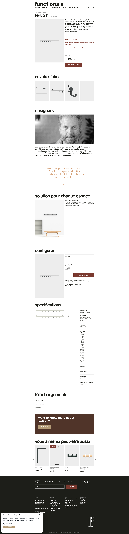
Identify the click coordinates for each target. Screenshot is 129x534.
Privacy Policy (69, 532)
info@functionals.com (41, 508)
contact (52, 510)
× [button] (41, 514)
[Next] (95, 458)
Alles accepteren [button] (9, 526)
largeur (67, 256)
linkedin (82, 504)
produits (40, 12)
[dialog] (22, 523)
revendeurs (53, 502)
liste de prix (53, 505)
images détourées (40, 404)
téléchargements (55, 504)
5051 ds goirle (39, 502)
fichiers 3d (38, 408)
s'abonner (71, 486)
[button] (8, 529)
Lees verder (38, 518)
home (36, 12)
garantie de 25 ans (71, 507)
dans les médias (55, 508)
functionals (38, 499)
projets (52, 507)
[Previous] (33, 458)
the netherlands (39, 504)
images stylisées (39, 400)
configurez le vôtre (73, 64)
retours (67, 504)
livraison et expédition (72, 499)
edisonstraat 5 (39, 500)
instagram (83, 499)
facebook (83, 500)
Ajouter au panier (84, 275)
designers (53, 500)
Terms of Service (75, 532)
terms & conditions (71, 505)
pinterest (83, 502)
